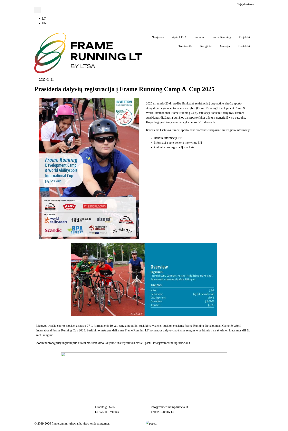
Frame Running (221, 37)
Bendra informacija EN (168, 138)
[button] (37, 10)
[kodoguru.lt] (151, 423)
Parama (199, 37)
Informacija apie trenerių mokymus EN (178, 142)
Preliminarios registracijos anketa (174, 147)
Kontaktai (244, 46)
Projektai (244, 37)
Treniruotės (185, 46)
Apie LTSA (179, 37)
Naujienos (158, 37)
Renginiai (206, 46)
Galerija (225, 46)
